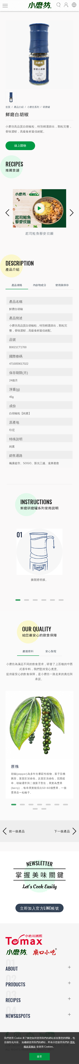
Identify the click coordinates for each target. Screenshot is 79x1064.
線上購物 (20, 145)
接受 (39, 1056)
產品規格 (17, 285)
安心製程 (50, 651)
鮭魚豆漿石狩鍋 (54, 233)
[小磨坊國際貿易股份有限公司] (24, 944)
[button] (7, 213)
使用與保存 (62, 285)
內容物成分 (39, 285)
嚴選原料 (28, 651)
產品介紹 (19, 107)
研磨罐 (46, 107)
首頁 (8, 107)
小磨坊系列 (33, 107)
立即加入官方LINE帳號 (39, 908)
